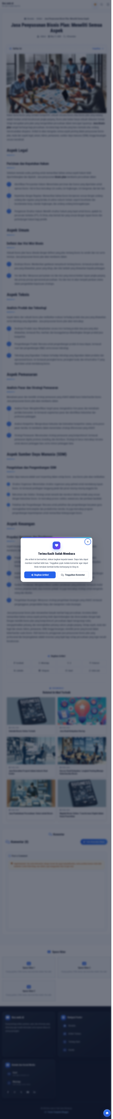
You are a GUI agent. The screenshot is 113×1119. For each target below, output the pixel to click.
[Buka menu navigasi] (107, 1113)
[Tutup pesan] (87, 541)
